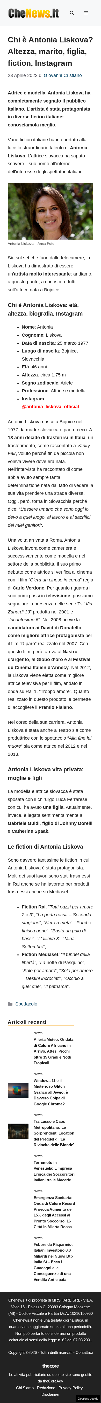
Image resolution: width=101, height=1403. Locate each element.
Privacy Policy (71, 1388)
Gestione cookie (88, 1398)
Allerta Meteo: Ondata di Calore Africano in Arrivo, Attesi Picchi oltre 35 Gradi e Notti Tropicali (53, 1051)
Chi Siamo (25, 1388)
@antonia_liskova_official (50, 406)
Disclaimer (50, 1394)
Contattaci (84, 1352)
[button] (72, 13)
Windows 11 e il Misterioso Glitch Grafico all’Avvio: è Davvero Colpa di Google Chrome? (51, 1092)
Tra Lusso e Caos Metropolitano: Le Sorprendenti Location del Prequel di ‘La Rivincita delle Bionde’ (54, 1133)
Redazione (46, 1388)
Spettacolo (26, 1004)
